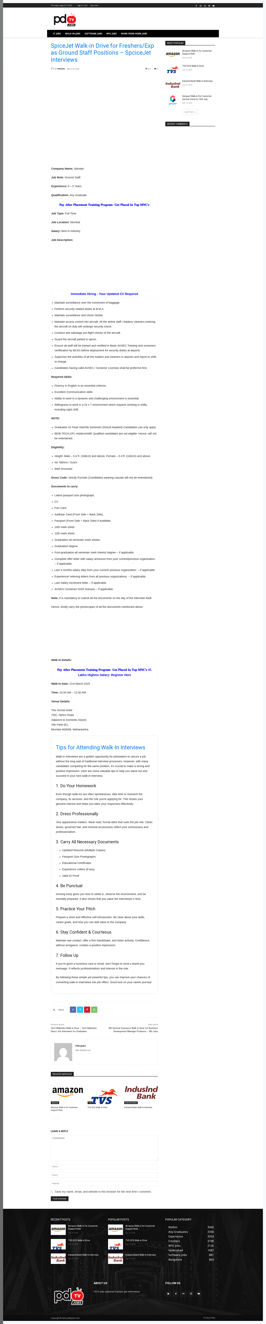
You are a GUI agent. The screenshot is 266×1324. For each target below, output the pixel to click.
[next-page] (58, 1118)
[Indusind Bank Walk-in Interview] (141, 1092)
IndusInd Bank (131, 1103)
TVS (90, 1103)
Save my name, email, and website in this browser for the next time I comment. (103, 1191)
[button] (211, 33)
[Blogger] (168, 1294)
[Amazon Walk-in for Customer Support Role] (68, 1092)
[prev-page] (53, 1118)
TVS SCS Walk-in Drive (97, 1107)
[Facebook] (196, 5)
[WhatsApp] (94, 1010)
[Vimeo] (209, 5)
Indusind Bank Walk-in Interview (138, 1107)
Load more (189, 112)
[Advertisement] (104, 99)
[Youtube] (213, 5)
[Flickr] (183, 1294)
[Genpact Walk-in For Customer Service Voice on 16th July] (172, 100)
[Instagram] (200, 5)
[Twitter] (205, 5)
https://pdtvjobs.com (83, 1050)
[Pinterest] (87, 1010)
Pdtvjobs (61, 68)
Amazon (55, 1103)
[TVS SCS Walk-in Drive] (104, 1092)
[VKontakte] (199, 1294)
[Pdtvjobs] (53, 68)
